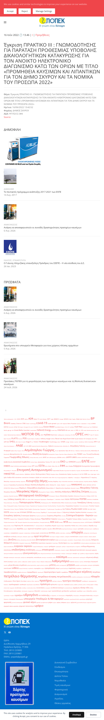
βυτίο (34, 540)
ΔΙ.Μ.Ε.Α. (64, 457)
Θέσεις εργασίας (63, 703)
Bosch (88, 419)
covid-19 (41, 423)
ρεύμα (71, 584)
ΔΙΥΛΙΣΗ (79, 457)
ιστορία (74, 553)
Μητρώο (58, 496)
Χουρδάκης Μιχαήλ (50, 525)
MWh (42, 435)
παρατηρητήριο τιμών (52, 572)
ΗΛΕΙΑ (91, 470)
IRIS (66, 430)
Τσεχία (94, 519)
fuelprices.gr (86, 427)
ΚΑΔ (13, 477)
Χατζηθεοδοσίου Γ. (29, 525)
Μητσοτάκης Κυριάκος (66, 496)
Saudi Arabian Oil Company (83, 439)
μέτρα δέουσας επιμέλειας (17, 565)
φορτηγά (89, 599)
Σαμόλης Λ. (44, 512)
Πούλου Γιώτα (23, 509)
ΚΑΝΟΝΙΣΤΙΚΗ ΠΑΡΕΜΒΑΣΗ (28, 477)
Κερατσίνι (23, 481)
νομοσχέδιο (37, 568)
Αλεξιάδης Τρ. (66, 446)
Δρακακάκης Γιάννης (44, 462)
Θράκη (69, 474)
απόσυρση (19, 536)
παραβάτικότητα (86, 568)
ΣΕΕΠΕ (6, 512)
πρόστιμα (45, 584)
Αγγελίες (59, 698)
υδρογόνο (30, 594)
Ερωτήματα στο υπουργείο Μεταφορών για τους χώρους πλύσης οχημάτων (41, 345)
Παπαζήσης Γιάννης (84, 502)
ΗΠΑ (97, 470)
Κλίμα (60, 481)
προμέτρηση (30, 584)
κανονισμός (17, 557)
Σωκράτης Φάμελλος (54, 515)
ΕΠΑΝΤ (12, 466)
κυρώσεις (34, 561)
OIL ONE (73, 435)
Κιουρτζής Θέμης (37, 481)
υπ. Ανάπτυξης (44, 595)
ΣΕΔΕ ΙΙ (94, 509)
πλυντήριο (23, 581)
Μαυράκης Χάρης (27, 491)
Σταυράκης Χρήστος (12, 515)
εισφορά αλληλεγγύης (38, 546)
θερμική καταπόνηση (46, 553)
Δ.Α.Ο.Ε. (40, 457)
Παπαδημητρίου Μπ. (46, 502)
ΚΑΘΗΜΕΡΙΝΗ (18, 477)
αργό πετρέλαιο (41, 536)
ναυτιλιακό (7, 568)
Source (7, 117)
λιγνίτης (81, 561)
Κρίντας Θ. (6, 485)
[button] (5, 22)
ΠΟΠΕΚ (82, 499)
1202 (15, 419)
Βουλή (36, 453)
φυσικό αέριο (29, 602)
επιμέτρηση (57, 550)
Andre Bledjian (43, 419)
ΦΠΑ (65, 521)
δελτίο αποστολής (86, 540)
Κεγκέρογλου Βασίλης (15, 481)
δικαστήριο (55, 543)
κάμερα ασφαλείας (89, 553)
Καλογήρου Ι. (77, 477)
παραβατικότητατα (21, 572)
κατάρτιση (23, 557)
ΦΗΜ (57, 522)
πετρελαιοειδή (64, 576)
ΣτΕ (95, 512)
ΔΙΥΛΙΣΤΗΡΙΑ (84, 457)
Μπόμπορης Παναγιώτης (80, 496)
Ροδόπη (68, 509)
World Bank (91, 442)
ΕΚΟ (62, 461)
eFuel (15, 427)
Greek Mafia (18, 430)
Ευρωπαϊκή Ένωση (58, 470)
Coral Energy (33, 423)
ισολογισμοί (69, 553)
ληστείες (77, 561)
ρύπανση (80, 584)
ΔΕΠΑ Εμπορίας (53, 457)
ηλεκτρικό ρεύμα (18, 553)
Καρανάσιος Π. (86, 477)
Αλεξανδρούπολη (58, 446)
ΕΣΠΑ (42, 465)
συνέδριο (24, 588)
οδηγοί (58, 568)
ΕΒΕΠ (54, 462)
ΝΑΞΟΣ (92, 496)
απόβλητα (7, 536)
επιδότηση (30, 549)
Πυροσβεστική (58, 509)
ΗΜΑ (94, 470)
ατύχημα (57, 536)
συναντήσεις (40, 588)
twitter (58, 442)
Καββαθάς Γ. (71, 477)
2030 (18, 419)
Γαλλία (84, 454)
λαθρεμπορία (48, 561)
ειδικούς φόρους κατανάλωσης (88, 543)
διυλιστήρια (63, 543)
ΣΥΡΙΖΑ (29, 512)
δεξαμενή (8, 543)
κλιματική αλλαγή (92, 557)
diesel (78, 423)
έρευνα (11, 529)
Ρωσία (74, 509)
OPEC (79, 434)
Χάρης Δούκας (7, 525)
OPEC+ (87, 434)
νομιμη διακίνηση (23, 568)
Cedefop (13, 423)
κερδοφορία (83, 557)
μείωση (42, 565)
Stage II (28, 442)
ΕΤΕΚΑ (53, 466)
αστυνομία (52, 536)
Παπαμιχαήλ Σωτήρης (12, 506)
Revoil (57, 439)
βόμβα (57, 540)
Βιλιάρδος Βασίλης (27, 454)
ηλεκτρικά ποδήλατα (9, 553)
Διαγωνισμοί (61, 694)
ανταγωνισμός (35, 533)
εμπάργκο (52, 546)
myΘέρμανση (61, 435)
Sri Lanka (23, 442)
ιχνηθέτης (82, 553)
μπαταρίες (96, 565)
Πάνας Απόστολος (8, 502)
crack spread (52, 423)
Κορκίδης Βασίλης (88, 481)
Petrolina (9, 438)
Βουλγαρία (43, 454)
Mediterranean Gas (91, 430)
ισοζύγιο (63, 553)
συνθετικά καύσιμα (57, 588)
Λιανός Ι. (63, 485)
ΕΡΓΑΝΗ (29, 466)
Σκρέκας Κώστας (80, 512)
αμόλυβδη (81, 529)
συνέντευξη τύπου (31, 588)
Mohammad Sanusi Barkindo (14, 435)
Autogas (61, 419)
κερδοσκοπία (76, 557)
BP (92, 418)
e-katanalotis (84, 423)
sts (32, 442)
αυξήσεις (62, 536)
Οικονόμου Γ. (51, 499)
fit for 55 (67, 427)
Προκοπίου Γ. (43, 509)
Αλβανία (51, 446)
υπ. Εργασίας (53, 595)
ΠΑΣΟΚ (67, 499)
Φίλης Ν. (71, 522)
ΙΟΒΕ (85, 474)
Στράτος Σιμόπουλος (41, 515)
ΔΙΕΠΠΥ (69, 457)
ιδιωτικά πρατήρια (56, 553)
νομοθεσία (30, 568)
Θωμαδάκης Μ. (75, 474)
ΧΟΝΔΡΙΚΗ (96, 522)
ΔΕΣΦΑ (59, 457)
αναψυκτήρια (27, 533)
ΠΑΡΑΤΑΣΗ (57, 499)
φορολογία (66, 599)
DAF (61, 423)
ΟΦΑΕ (32, 499)
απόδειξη (14, 536)
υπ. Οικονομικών (61, 595)
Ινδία (98, 474)
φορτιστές (8, 602)
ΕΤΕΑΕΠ (49, 466)
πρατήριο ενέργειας (57, 581)
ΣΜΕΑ (18, 512)
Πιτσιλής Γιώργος (94, 506)
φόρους (68, 602)
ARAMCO (56, 419)
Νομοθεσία (60, 680)
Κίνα (56, 477)
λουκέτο (6, 565)
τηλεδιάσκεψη (44, 591)
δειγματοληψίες (78, 540)
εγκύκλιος (77, 543)
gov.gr (9, 430)
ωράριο (38, 605)
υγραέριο (18, 595)
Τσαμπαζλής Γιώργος (87, 519)
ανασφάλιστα (14, 533)
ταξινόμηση (24, 591)
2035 (22, 419)
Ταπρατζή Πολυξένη (24, 519)
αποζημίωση (86, 533)
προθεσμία (23, 584)
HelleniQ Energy (44, 430)
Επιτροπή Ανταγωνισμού (34, 470)
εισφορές (46, 546)
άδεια (77, 525)
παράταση (72, 568)
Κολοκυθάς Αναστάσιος (67, 481)
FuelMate (72, 427)
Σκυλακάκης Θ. (90, 512)
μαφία (38, 565)
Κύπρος (27, 485)
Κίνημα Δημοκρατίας (62, 477)
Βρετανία (61, 454)
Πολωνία (17, 509)
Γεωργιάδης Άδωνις (19, 457)
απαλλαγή (68, 533)
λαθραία (42, 561)
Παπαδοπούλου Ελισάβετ (71, 502)
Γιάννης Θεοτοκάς (34, 457)
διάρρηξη (21, 543)
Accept (10, 11)
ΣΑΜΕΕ (79, 509)
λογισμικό (94, 561)
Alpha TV (36, 419)
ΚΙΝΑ (50, 477)
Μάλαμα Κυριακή (15, 488)
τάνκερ (82, 588)
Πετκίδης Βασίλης (52, 506)
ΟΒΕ (23, 499)
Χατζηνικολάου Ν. (40, 525)
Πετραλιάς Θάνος (61, 506)
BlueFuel (85, 419)
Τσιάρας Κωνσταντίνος (9, 522)
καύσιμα (61, 557)
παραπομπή (40, 572)
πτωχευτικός (60, 584)
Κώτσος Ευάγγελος (38, 485)
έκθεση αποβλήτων (83, 525)
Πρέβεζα (30, 509)
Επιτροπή (14, 470)
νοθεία (15, 567)
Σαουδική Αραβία (52, 512)
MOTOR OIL (30, 434)
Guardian (26, 430)
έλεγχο (95, 525)
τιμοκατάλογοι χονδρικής (60, 591)
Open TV (92, 435)
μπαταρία (90, 565)
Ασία (23, 450)
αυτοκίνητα (74, 536)
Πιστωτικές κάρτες (84, 506)
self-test (6, 442)
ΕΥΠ (59, 466)
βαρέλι (94, 536)
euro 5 (31, 427)
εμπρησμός (58, 546)
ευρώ (67, 550)
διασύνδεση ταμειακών (45, 543)
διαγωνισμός (27, 543)
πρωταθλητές (36, 584)
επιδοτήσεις (18, 549)
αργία (29, 536)
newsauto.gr (68, 435)
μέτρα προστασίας (31, 565)
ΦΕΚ (52, 521)
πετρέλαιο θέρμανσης (20, 576)
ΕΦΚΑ (67, 466)
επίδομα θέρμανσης (88, 546)
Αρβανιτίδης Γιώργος (16, 450)
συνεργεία (47, 588)
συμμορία (12, 588)
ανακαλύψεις (7, 533)
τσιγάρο (12, 595)
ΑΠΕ (27, 446)
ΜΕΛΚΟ (84, 485)
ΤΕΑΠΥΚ (7, 519)
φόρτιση (74, 602)
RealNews (37, 438)
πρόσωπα (53, 584)
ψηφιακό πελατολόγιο (26, 606)
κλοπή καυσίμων (9, 561)
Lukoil (85, 430)
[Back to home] (52, 22)
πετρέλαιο (96, 572)
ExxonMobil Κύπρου (59, 427)
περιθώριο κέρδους (80, 571)
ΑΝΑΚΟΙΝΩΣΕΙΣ (10, 224)
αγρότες (44, 529)
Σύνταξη (64, 515)
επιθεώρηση (38, 550)
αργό (32, 536)
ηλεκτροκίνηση (30, 553)
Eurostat (41, 427)
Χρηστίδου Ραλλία (70, 525)
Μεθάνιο (52, 492)
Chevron (19, 423)
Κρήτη (95, 481)
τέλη (87, 588)
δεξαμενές (95, 540)
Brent (7, 423)
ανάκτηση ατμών (88, 529)
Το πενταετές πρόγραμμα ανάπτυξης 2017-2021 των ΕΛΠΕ (32, 191)
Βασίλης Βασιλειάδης (86, 450)
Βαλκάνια (78, 450)
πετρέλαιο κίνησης (47, 576)
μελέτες (52, 565)
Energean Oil (27, 427)
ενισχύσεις (77, 546)
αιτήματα (75, 529)
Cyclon (58, 423)
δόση (68, 543)
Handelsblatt (33, 430)
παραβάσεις (79, 568)
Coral (27, 423)
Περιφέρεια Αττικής (42, 506)
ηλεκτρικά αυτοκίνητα (77, 550)
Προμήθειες (42, 35)
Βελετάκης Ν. (95, 450)
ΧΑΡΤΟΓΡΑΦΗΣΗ (89, 522)
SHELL (12, 441)
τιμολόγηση (72, 591)
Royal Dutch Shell (68, 439)
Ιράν (5, 477)
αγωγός (49, 529)
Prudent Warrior (31, 438)
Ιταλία (9, 477)
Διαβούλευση (8, 462)
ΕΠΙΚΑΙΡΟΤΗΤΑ (19, 260)
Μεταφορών (52, 496)
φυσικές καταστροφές (17, 602)
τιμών (84, 591)
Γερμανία (6, 457)
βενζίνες (6, 540)
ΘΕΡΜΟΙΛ (33, 474)
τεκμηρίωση (31, 591)
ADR (30, 418)
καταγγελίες (30, 557)
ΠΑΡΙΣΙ (62, 499)
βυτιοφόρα (41, 539)
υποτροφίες (76, 595)
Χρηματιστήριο (60, 525)
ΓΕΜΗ (75, 454)
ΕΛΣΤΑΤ (93, 462)
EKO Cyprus (20, 427)
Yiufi (98, 442)
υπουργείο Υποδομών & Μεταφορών (44, 598)
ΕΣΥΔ (46, 466)
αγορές (25, 529)
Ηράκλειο (27, 474)
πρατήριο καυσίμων (72, 580)
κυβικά (29, 561)
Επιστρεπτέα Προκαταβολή (91, 466)
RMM (61, 438)
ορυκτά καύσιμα (64, 568)
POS (25, 438)
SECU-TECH (94, 438)
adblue (26, 419)
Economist (11, 427)
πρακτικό (37, 581)
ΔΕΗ (48, 457)
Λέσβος (58, 485)
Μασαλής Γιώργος (75, 488)
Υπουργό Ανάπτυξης (45, 522)
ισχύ (78, 553)
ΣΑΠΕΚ (85, 509)
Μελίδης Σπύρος (80, 491)
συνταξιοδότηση (68, 588)
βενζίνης (18, 540)
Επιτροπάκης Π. (7, 470)
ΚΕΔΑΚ (37, 477)
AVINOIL (66, 419)
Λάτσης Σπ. (53, 485)
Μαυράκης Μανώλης (10, 492)
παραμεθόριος (32, 572)
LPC (79, 430)
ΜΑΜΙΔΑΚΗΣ (76, 484)
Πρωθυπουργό (50, 509)
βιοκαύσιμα (24, 540)
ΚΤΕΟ (53, 477)
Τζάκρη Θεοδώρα (35, 519)
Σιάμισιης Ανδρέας (69, 512)
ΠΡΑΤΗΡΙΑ (89, 499)
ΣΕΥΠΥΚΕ (12, 512)
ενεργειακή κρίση (70, 546)
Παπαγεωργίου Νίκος (29, 502)
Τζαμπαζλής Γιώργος (49, 519)
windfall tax (81, 442)
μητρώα (71, 564)
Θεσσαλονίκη (63, 474)
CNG (24, 423)
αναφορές (21, 533)
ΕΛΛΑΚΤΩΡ (78, 462)
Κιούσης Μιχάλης (53, 481)
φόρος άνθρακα (61, 602)
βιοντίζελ (29, 540)
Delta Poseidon (72, 423)
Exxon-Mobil (49, 426)
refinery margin (45, 439)
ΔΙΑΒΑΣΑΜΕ (9, 189)
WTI (95, 442)
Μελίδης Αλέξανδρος (63, 492)
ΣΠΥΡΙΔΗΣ (23, 512)
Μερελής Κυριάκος (13, 496)
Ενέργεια (77, 466)
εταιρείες (63, 550)
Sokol (19, 442)
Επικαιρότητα (61, 671)
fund (90, 427)
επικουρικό (48, 549)
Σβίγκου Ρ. (59, 512)
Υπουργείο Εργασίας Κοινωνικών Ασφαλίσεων (28, 522)
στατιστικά (6, 588)
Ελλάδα (71, 466)
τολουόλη (89, 591)
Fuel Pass (78, 427)
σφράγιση (76, 588)
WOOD (86, 442)
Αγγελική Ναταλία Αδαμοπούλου (40, 446)
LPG (82, 430)
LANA (72, 430)
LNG (76, 430)
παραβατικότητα (10, 572)
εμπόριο (64, 546)
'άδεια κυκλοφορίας (8, 419)
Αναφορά (7, 450)
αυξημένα (67, 536)
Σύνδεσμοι (60, 667)
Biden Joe (79, 419)
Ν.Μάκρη (88, 496)
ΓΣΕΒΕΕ (79, 454)
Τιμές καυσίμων (62, 685)
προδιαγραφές (14, 584)
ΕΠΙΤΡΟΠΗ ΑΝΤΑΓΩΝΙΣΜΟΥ (20, 466)
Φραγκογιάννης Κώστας (78, 522)
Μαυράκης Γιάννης (89, 487)
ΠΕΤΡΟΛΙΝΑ (74, 499)
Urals (63, 441)
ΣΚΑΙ (15, 512)
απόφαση (25, 536)
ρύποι (84, 584)
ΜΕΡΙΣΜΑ (89, 485)
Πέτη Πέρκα (16, 502)
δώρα (72, 543)
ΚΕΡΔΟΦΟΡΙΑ (45, 477)
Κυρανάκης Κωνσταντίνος (16, 485)
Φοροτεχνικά (61, 689)
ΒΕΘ (70, 450)
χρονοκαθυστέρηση (82, 602)
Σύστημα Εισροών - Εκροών (79, 515)
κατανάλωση (37, 557)
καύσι (54, 557)
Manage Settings (44, 11)
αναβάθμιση (96, 529)
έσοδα (14, 529)
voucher (76, 442)
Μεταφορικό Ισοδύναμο (34, 495)
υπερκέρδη (69, 595)
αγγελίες (20, 528)
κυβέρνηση (24, 561)
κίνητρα (6, 557)
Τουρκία (69, 519)
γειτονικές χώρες (63, 540)
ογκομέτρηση (50, 568)
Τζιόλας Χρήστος (61, 519)
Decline (93, 715)
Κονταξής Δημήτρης (78, 481)
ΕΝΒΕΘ (7, 466)
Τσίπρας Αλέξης (77, 519)
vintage (67, 442)
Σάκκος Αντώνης (36, 512)
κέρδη (96, 553)
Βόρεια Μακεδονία (68, 454)
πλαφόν (95, 576)
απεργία (77, 532)
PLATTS (14, 438)
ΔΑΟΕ (44, 457)
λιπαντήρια (87, 561)
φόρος (54, 602)
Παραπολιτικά (33, 506)
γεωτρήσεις (70, 540)
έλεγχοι (6, 529)
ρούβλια (76, 584)
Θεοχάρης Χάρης (54, 474)
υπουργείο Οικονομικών (16, 599)
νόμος (42, 568)
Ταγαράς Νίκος (13, 519)
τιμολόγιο (79, 591)
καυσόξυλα (49, 557)
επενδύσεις (7, 550)
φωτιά (38, 602)
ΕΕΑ (59, 462)
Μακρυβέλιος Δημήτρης (36, 488)
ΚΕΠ (41, 477)
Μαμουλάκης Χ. (50, 488)
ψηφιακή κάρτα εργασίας (11, 606)
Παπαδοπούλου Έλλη (57, 503)
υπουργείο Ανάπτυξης (86, 595)
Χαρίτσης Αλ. (18, 525)
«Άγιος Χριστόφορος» (9, 446)
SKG (17, 442)
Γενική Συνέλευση (92, 454)
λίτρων (38, 561)
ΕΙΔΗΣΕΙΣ (8, 260)
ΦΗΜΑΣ (61, 522)
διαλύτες (34, 543)
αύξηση (90, 536)
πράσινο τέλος (30, 581)
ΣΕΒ (89, 509)
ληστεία (72, 561)
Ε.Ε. (51, 462)
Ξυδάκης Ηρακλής (14, 499)
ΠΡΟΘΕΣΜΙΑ (95, 499)
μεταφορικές (63, 565)
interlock (61, 430)
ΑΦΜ (30, 446)
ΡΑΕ (64, 509)
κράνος (16, 561)
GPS (13, 430)
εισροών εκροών (23, 546)
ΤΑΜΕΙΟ (95, 515)
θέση (39, 553)
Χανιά (12, 525)
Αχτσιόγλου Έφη (63, 450)
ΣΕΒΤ (91, 509)
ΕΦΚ (62, 465)
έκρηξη (91, 525)
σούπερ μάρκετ (90, 584)
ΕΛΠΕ (86, 461)
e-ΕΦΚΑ (93, 423)
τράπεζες (94, 591)
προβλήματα (85, 581)
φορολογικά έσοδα (74, 599)
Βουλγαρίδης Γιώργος (53, 454)
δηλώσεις (15, 543)
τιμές (49, 591)
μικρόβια (77, 565)
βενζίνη (12, 539)
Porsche (20, 438)
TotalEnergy (53, 442)
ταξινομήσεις (17, 591)
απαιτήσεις (63, 533)
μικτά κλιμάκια (83, 565)
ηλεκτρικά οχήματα (91, 550)
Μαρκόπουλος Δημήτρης (63, 488)
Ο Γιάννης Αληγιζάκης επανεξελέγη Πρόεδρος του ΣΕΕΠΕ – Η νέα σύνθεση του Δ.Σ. (44, 263)
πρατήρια (46, 580)
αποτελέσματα (93, 533)
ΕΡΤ (33, 466)
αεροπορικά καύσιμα (67, 529)
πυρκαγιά (67, 584)
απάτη (58, 533)
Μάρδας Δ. (23, 488)
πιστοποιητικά (86, 577)
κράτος (19, 561)
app (52, 419)
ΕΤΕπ (56, 466)
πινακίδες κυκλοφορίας (77, 577)
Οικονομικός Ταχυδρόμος (40, 499)
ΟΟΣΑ (29, 499)
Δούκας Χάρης (34, 462)
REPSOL (53, 438)
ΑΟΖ (25, 446)
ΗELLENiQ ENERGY (85, 470)
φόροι (50, 602)
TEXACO (35, 442)
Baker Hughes (72, 419)
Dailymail (65, 423)
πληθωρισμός (8, 581)
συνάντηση (18, 588)
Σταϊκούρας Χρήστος (28, 515)
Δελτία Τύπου (61, 676)
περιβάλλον (64, 572)
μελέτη (58, 565)
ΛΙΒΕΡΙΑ (47, 485)
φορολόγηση (83, 599)
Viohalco (72, 442)
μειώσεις (46, 565)
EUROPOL (36, 427)
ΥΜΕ (16, 522)
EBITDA (6, 427)
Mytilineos (54, 435)
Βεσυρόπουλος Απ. (16, 454)
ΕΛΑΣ (67, 462)
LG (74, 430)
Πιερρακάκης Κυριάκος (72, 506)
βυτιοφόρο (50, 540)
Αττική (56, 450)
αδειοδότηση (57, 529)
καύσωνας (69, 557)
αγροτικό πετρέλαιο (35, 529)
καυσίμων (44, 557)
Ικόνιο (89, 474)
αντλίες (52, 533)
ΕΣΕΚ (36, 466)
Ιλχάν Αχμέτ (94, 474)
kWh (69, 430)
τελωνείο (37, 591)
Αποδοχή (76, 715)
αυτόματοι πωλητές (83, 536)
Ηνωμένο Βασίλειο (19, 474)
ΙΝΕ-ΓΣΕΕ (81, 474)
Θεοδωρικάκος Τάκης (43, 474)
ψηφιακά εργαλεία (91, 602)
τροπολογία (7, 595)
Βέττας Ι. (73, 450)
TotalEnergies (44, 442)
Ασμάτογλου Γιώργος (39, 450)
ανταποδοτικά (44, 533)
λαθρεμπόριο (60, 561)
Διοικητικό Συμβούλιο (21, 462)
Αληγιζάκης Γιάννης (77, 446)
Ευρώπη (78, 470)
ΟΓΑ (26, 499)
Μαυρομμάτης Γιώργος (44, 492)
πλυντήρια (16, 581)
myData (47, 434)
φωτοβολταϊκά (44, 602)
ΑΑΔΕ (19, 445)
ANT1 (48, 419)
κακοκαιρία (11, 557)
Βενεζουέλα (6, 454)
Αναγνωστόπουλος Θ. (91, 446)
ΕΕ (56, 462)
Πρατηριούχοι (36, 509)
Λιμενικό (69, 485)
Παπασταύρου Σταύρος (24, 506)
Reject (25, 11)
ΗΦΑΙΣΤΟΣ (9, 473)
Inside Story (54, 430)
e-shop (89, 423)
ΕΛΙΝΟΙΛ (72, 462)
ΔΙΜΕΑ (74, 457)
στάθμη (96, 584)
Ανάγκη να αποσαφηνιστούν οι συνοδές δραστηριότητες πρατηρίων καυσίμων (42, 227)
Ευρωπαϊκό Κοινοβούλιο (70, 470)
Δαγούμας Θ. (91, 457)
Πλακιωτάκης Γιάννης (9, 509)
